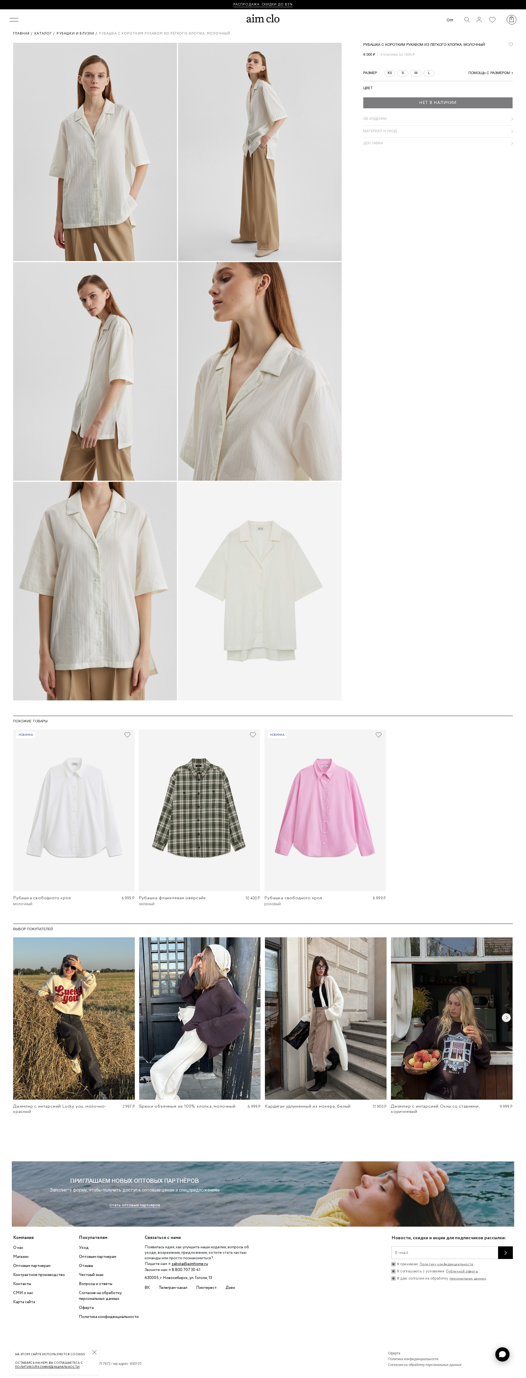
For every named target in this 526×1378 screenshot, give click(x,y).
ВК (147, 1288)
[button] (502, 1354)
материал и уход (380, 131)
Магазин (20, 1257)
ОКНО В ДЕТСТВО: (243, 4)
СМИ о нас (23, 1293)
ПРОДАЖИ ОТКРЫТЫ (281, 4)
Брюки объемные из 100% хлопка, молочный (187, 1106)
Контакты (22, 1284)
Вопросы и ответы (95, 1284)
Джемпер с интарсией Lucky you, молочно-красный (59, 1109)
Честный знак (91, 1275)
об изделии (375, 119)
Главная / (24, 33)
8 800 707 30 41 (186, 1270)
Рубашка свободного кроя (42, 898)
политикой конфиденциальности (47, 1367)
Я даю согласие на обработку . (442, 1278)
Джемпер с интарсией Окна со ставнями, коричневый (435, 1109)
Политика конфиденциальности (109, 1317)
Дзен (230, 1288)
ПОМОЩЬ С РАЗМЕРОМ (489, 73)
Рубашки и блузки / (78, 33)
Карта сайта (24, 1302)
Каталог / (46, 33)
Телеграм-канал (173, 1288)
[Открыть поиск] (467, 19)
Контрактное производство (39, 1275)
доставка (373, 143)
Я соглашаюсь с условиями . (438, 1271)
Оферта (86, 1308)
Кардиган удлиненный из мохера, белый (308, 1106)
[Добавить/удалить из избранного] (127, 735)
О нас (18, 1248)
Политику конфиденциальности (446, 1264)
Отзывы (86, 1266)
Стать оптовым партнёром (134, 1205)
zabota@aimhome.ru (189, 1264)
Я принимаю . (436, 1264)
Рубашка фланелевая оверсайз (172, 898)
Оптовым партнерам (31, 1266)
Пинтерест (206, 1288)
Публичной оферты (462, 1271)
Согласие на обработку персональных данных (100, 1296)
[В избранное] (510, 44)
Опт (450, 20)
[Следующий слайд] (506, 1017)
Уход (84, 1248)
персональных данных (468, 1278)
